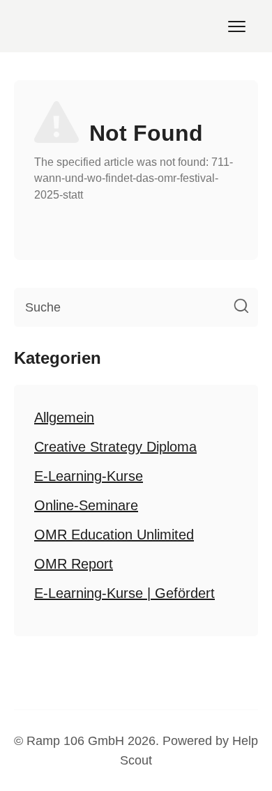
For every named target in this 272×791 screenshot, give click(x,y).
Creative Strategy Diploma (115, 446)
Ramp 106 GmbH (75, 741)
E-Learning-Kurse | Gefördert (124, 593)
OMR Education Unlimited (114, 534)
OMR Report (73, 563)
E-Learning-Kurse (88, 476)
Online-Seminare (86, 505)
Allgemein (64, 417)
